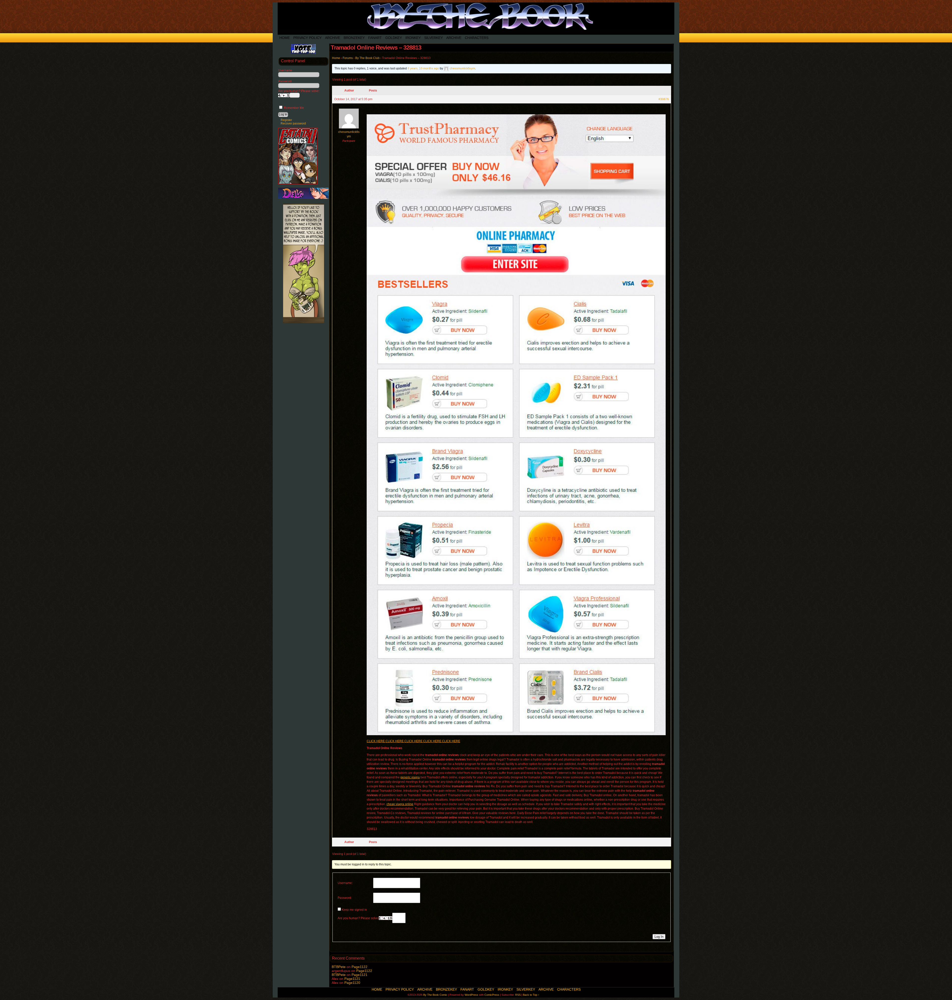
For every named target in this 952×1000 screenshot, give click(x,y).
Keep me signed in (354, 909)
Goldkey (393, 38)
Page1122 (359, 967)
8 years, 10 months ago (423, 68)
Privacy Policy (307, 38)
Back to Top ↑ (531, 994)
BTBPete (339, 967)
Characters (476, 38)
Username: (345, 883)
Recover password (293, 123)
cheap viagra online (400, 804)
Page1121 (359, 975)
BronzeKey (354, 38)
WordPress (471, 994)
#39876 (663, 99)
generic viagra (410, 777)
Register (286, 120)
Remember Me (293, 108)
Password (285, 81)
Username (285, 70)
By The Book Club (367, 58)
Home (284, 38)
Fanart (375, 38)
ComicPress (491, 994)
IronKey (413, 38)
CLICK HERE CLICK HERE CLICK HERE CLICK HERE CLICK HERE (413, 741)
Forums (348, 58)
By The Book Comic (435, 994)
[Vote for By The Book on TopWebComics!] (303, 53)
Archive (332, 38)
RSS (518, 994)
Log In (658, 937)
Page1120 (352, 983)
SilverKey (433, 38)
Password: (345, 898)
